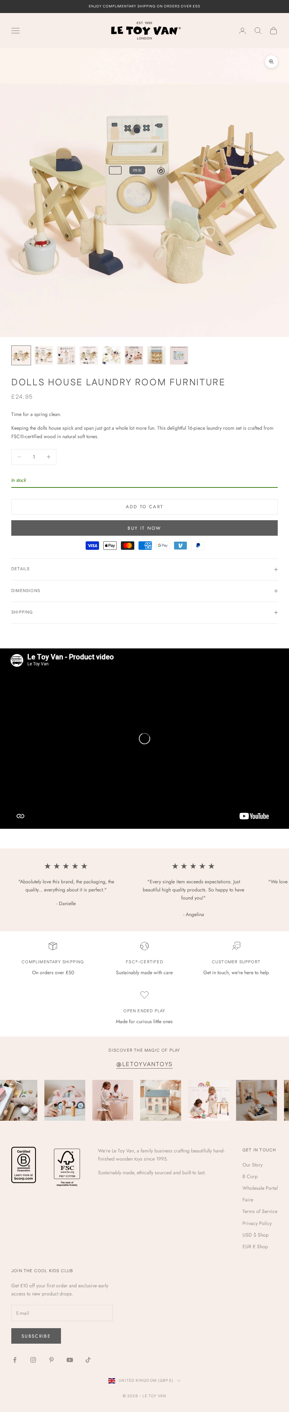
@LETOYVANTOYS (144, 1064)
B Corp (250, 1176)
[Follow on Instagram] (33, 1359)
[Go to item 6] (134, 355)
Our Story (252, 1164)
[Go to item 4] (89, 355)
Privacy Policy (257, 1223)
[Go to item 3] (66, 355)
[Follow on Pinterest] (51, 1359)
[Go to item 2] (44, 355)
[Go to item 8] (179, 355)
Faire (247, 1199)
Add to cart (145, 506)
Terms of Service (259, 1211)
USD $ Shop (255, 1234)
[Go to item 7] (156, 355)
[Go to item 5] (111, 355)
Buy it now (144, 528)
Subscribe (36, 1336)
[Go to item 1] (21, 355)
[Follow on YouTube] (69, 1359)
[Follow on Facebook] (14, 1359)
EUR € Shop (255, 1246)
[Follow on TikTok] (88, 1359)
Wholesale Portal (260, 1188)
